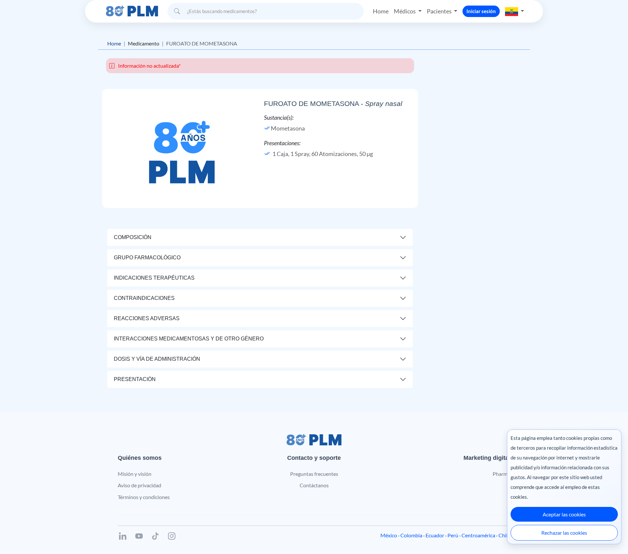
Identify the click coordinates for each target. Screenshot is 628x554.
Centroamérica (478, 535)
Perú (452, 535)
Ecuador (435, 535)
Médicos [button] (405, 11)
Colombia (411, 535)
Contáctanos (314, 485)
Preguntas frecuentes (314, 474)
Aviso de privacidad (139, 485)
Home (381, 11)
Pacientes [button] (440, 11)
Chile (504, 535)
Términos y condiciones (144, 497)
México (388, 535)
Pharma (501, 474)
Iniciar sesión (481, 11)
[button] (514, 11)
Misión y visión (134, 474)
